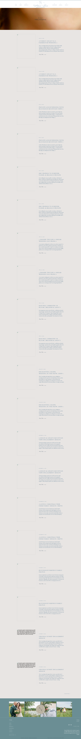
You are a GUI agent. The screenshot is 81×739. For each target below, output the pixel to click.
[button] (60, 5)
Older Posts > (67, 693)
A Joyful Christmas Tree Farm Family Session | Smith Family (50, 505)
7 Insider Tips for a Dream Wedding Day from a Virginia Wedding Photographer (50, 242)
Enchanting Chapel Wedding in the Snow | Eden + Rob (51, 373)
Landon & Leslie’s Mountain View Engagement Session (51, 439)
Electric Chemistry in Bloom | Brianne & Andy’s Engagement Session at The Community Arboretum (50, 308)
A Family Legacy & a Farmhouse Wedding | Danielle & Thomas (48, 42)
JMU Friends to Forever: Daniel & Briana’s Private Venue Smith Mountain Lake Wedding (51, 175)
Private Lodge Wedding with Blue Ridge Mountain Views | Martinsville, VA (51, 108)
